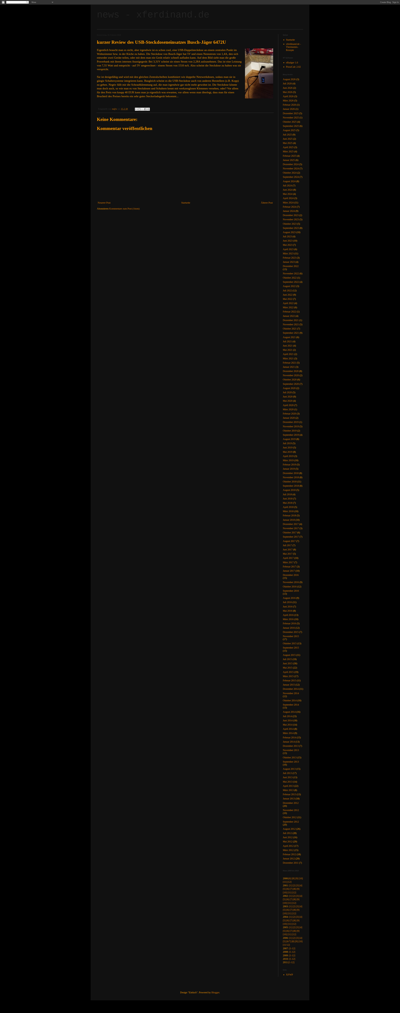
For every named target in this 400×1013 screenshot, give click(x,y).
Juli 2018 (287, 494)
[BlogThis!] (139, 109)
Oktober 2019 (290, 430)
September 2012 (291, 821)
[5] (284, 889)
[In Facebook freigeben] (145, 109)
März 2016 (288, 619)
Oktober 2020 (290, 379)
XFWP (289, 974)
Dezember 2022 (291, 266)
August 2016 (289, 598)
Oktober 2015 (290, 643)
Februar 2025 (289, 156)
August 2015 (289, 655)
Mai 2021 (287, 350)
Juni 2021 (287, 345)
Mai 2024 (287, 194)
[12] (289, 882)
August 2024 (289, 181)
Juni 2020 (287, 396)
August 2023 (289, 232)
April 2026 (288, 96)
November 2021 (291, 324)
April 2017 (288, 558)
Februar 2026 (289, 104)
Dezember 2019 (291, 422)
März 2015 (288, 676)
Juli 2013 (287, 773)
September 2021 (291, 333)
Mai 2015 (287, 667)
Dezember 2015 (291, 632)
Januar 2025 (289, 160)
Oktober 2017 (290, 532)
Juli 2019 (287, 443)
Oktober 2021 (290, 328)
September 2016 (291, 590)
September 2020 (291, 384)
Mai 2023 (287, 245)
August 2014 (289, 712)
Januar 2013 (289, 798)
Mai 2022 (287, 299)
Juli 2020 (287, 392)
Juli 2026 (287, 83)
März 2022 (288, 307)
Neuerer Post (104, 202)
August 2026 (289, 79)
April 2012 (288, 846)
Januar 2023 (289, 262)
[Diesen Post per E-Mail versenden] (136, 109)
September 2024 (291, 177)
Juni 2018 (287, 498)
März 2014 (288, 733)
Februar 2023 (289, 257)
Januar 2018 (289, 520)
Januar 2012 (289, 858)
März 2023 (288, 253)
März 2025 (288, 151)
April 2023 (288, 249)
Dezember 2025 (291, 113)
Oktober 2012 (290, 817)
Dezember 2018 (291, 473)
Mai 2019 (287, 452)
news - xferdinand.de (153, 15)
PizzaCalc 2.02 (293, 66)
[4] (300, 885)
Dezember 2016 (291, 575)
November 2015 (291, 636)
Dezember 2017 (291, 524)
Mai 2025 (287, 143)
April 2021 (288, 354)
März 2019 (288, 460)
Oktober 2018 (290, 481)
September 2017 (291, 536)
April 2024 (288, 198)
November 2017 (291, 528)
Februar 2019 (289, 464)
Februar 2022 (289, 311)
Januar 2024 (289, 211)
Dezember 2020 (291, 371)
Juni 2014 (287, 720)
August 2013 (289, 769)
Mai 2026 (287, 92)
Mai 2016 (287, 610)
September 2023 (291, 228)
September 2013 (291, 761)
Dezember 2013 (291, 746)
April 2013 (288, 786)
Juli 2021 (287, 341)
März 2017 (288, 562)
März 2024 (288, 202)
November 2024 (291, 168)
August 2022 (289, 286)
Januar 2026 (289, 109)
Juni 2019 (287, 447)
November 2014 (291, 693)
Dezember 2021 (291, 320)
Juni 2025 (287, 138)
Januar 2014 (289, 741)
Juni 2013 (287, 777)
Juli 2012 (287, 833)
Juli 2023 (287, 236)
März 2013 (288, 790)
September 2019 (291, 435)
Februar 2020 (289, 413)
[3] (297, 885)
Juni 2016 (287, 606)
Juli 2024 (287, 185)
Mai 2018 (287, 503)
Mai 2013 (287, 781)
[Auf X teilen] (142, 109)
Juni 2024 (287, 189)
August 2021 (289, 337)
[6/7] (288, 941)
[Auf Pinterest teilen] (148, 109)
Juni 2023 (287, 240)
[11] (285, 882)
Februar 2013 (289, 794)
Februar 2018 (289, 515)
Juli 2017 (287, 545)
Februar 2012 (289, 854)
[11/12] (286, 944)
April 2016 (288, 615)
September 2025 (291, 126)
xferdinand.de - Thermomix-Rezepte (293, 47)
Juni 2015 (287, 663)
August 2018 (289, 490)
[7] (291, 889)
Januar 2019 (289, 468)
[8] (293, 878)
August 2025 (289, 130)
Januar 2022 (289, 316)
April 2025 (288, 147)
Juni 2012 (287, 837)
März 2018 (288, 511)
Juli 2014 (287, 716)
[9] (296, 878)
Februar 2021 (289, 362)
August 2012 (289, 829)
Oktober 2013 (290, 757)
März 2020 (288, 409)
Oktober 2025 (290, 121)
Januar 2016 (289, 627)
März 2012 (288, 850)
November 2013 (291, 750)
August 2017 (289, 541)
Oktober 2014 (290, 700)
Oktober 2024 (290, 172)
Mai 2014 (287, 724)
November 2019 (291, 426)
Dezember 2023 (291, 215)
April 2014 (288, 729)
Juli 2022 (287, 290)
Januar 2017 (289, 570)
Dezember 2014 (291, 689)
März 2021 (288, 358)
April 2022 (288, 303)
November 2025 (291, 117)
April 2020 (288, 405)
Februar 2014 (289, 737)
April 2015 (288, 672)
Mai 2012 (287, 841)
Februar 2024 (289, 206)
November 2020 (291, 375)
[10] (301, 878)
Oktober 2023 (290, 223)
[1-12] (292, 948)
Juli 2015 (287, 659)
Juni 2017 (287, 549)
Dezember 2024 (291, 164)
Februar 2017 (289, 566)
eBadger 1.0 (292, 62)
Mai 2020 (287, 400)
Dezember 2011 (290, 862)
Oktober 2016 (290, 586)
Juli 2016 (287, 602)
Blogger (215, 992)
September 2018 (291, 485)
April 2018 (288, 507)
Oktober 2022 (290, 277)
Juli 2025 (287, 134)
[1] (290, 885)
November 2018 (291, 477)
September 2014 (291, 704)
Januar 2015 (289, 684)
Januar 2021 (289, 367)
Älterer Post (267, 202)
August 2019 (289, 439)
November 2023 (291, 219)
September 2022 (291, 282)
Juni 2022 (287, 294)
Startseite (185, 202)
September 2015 (291, 647)
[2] (293, 885)
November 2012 (291, 810)
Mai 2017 (287, 553)
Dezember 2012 (291, 803)
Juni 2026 (287, 88)
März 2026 (288, 100)
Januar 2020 (289, 418)
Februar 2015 (289, 680)
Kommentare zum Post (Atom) (124, 208)
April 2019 (288, 456)
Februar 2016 (289, 623)
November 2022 (291, 273)
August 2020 (289, 388)
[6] (289, 878)
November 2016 (291, 582)
